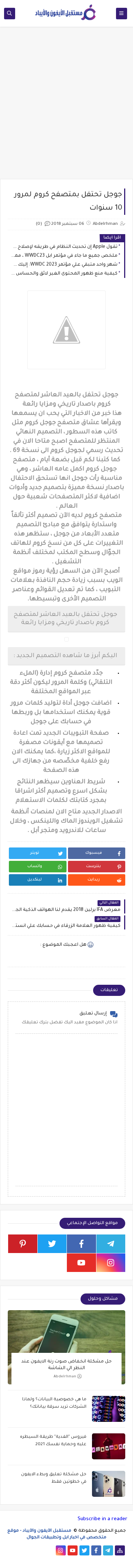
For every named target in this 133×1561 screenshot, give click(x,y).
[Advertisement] (66, 106)
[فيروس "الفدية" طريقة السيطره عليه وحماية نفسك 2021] (108, 1446)
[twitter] (52, 1243)
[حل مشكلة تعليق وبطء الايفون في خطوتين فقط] (108, 1484)
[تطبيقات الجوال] (49, 1550)
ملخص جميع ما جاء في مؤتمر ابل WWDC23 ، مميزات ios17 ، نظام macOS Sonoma (64, 256)
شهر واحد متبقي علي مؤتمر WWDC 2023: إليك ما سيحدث (64, 265)
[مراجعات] (25, 1550)
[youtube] (81, 1262)
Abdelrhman (65, 1377)
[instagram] (111, 1262)
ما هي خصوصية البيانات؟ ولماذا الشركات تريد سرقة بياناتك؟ (54, 1403)
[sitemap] (120, 1550)
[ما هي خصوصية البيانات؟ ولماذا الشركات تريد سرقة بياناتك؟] (108, 1409)
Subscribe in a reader (102, 1519)
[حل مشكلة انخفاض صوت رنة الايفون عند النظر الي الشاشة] (66, 1347)
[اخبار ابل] (13, 1550)
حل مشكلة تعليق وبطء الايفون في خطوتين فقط (53, 1478)
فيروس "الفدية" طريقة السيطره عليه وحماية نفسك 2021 (53, 1441)
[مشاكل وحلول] (37, 1550)
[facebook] (81, 1243)
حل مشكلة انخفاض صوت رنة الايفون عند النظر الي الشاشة (66, 1365)
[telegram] (111, 1243)
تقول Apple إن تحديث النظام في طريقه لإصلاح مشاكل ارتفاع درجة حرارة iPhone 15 (64, 247)
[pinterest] (22, 1243)
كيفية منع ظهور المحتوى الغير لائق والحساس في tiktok (64, 273)
